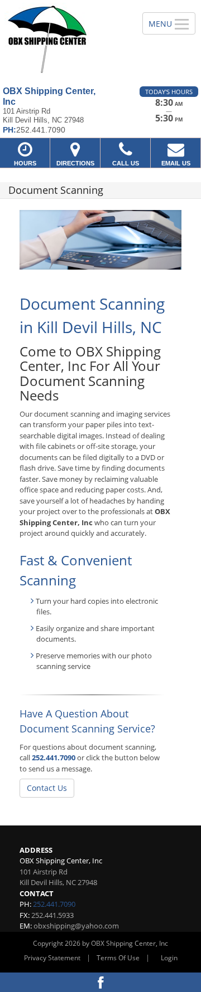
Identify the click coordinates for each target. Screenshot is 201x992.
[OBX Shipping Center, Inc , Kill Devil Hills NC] (65, 39)
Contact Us (47, 788)
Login (169, 957)
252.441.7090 (53, 757)
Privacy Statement (52, 957)
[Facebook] (100, 982)
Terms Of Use (118, 957)
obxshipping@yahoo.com (76, 926)
